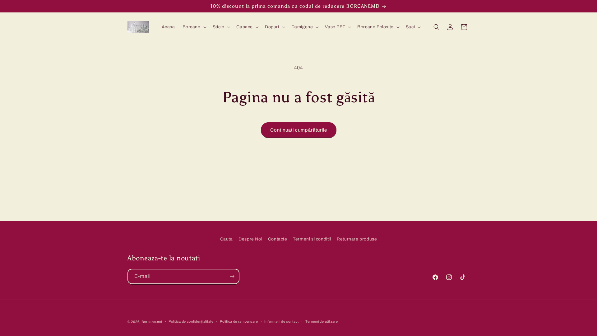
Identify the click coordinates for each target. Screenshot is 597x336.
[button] (194, 27)
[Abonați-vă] (232, 276)
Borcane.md (151, 322)
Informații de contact (281, 321)
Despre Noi (250, 239)
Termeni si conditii (312, 239)
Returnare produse (357, 239)
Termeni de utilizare (321, 321)
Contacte (277, 239)
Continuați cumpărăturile (298, 130)
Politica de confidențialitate (191, 321)
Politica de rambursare (239, 321)
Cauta (226, 239)
